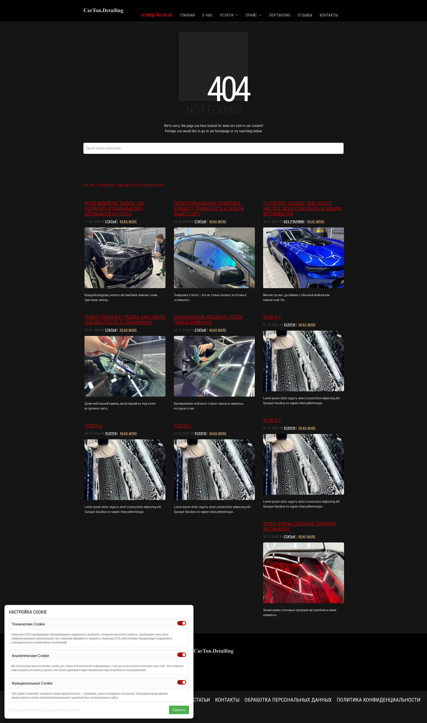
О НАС (207, 15)
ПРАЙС (251, 15)
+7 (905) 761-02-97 (156, 15)
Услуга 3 (272, 420)
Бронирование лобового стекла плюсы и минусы (208, 319)
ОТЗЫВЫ (305, 15)
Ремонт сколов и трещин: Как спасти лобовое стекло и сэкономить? (125, 319)
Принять (179, 710)
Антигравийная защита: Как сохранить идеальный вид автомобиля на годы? (115, 209)
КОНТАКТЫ (329, 15)
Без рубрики (294, 221)
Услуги (289, 325)
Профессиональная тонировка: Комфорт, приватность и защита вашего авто (209, 209)
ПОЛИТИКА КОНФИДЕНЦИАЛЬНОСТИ (378, 700)
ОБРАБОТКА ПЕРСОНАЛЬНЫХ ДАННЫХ (288, 700)
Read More (128, 221)
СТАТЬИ (201, 700)
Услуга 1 (182, 425)
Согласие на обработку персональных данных (44, 710)
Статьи (111, 221)
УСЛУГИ (227, 15)
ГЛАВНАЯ (187, 15)
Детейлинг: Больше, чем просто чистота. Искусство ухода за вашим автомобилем (302, 209)
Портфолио (279, 15)
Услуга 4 (272, 317)
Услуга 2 (93, 425)
